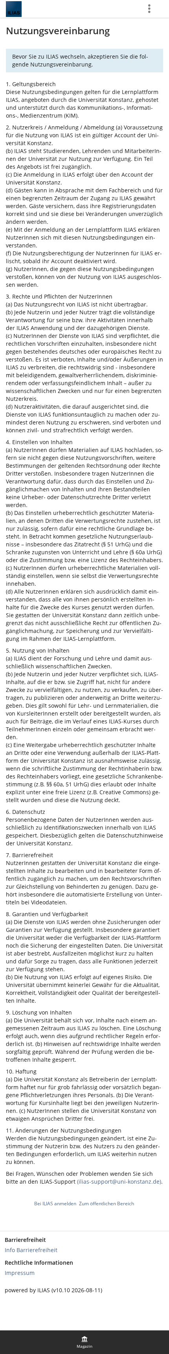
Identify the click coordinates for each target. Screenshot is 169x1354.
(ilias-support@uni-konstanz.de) (119, 1181)
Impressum (20, 1273)
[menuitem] (84, 1342)
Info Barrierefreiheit (31, 1250)
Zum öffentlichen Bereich (106, 1203)
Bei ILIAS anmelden (55, 1203)
